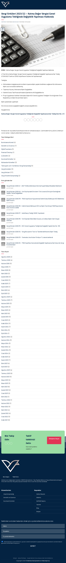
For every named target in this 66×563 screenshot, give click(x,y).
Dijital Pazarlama (6, 149)
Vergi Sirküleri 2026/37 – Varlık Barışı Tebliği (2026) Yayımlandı (25, 213)
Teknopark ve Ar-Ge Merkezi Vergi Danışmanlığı (16, 166)
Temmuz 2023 (5, 373)
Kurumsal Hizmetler (7, 159)
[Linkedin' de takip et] (11, 443)
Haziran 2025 (5, 303)
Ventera (3, 22)
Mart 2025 (4, 313)
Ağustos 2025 (5, 297)
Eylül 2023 (4, 367)
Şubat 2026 (5, 277)
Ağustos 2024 (5, 337)
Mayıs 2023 (4, 380)
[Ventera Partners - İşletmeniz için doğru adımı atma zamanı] (5, 4)
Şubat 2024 (5, 350)
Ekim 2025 (4, 290)
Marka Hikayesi (40, 494)
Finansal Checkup (6, 152)
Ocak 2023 (4, 393)
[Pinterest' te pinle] (37, 119)
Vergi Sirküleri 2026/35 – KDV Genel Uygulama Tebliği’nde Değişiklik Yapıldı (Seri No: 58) (33, 226)
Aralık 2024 (4, 323)
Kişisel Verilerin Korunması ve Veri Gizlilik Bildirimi (40, 558)
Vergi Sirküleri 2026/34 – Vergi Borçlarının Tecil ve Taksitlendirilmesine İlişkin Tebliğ (31, 232)
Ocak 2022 (4, 417)
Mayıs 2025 (4, 307)
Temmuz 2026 (5, 260)
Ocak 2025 (4, 320)
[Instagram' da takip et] (8, 443)
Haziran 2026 (5, 263)
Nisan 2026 (4, 270)
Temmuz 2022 (5, 400)
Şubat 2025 (5, 317)
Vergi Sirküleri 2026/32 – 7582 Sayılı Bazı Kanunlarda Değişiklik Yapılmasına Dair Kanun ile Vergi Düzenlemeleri (35, 243)
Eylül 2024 (4, 333)
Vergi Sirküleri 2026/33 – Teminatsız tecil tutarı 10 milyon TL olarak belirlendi (29, 237)
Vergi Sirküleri (5, 172)
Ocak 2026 (4, 280)
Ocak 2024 (4, 353)
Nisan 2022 (4, 407)
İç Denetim (4, 156)
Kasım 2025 (4, 287)
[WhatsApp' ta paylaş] (25, 119)
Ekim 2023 (4, 363)
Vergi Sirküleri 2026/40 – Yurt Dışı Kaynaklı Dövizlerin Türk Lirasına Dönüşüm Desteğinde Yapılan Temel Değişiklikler (33, 192)
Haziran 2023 (5, 377)
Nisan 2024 (4, 347)
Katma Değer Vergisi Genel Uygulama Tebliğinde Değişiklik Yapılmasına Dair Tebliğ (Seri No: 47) (33, 114)
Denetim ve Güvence (7, 146)
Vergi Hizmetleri (6, 169)
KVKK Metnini (11, 543)
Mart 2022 (4, 410)
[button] (64, 5)
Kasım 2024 (4, 327)
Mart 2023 (4, 387)
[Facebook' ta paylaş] (28, 119)
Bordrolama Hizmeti (7, 142)
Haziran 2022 (5, 403)
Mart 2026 (4, 273)
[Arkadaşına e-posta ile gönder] (34, 119)
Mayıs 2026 (4, 267)
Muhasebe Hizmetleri (8, 162)
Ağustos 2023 (5, 370)
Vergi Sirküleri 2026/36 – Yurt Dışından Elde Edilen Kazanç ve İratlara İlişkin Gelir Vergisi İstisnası (32, 219)
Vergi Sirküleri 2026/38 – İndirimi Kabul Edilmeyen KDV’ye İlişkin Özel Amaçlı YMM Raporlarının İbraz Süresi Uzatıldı (34, 206)
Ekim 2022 (4, 397)
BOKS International (27, 480)
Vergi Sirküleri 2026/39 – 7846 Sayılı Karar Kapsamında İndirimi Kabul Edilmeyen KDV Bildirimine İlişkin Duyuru (35, 199)
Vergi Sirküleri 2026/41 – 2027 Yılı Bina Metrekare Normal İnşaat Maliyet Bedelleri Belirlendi (34, 186)
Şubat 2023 (4, 390)
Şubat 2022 (4, 413)
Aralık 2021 (4, 420)
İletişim (38, 511)
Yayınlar (38, 504)
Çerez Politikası (22, 558)
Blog (37, 508)
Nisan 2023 (4, 383)
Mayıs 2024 (4, 343)
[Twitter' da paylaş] (31, 119)
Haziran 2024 (5, 340)
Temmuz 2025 (5, 300)
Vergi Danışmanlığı (8, 494)
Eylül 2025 (4, 293)
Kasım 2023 (4, 360)
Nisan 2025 (4, 310)
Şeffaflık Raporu (41, 501)
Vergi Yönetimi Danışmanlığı (9, 176)
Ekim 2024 (4, 330)
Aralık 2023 (4, 357)
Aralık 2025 (4, 283)
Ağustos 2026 (5, 257)
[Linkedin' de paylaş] (40, 119)
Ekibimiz (38, 497)
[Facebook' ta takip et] (6, 443)
